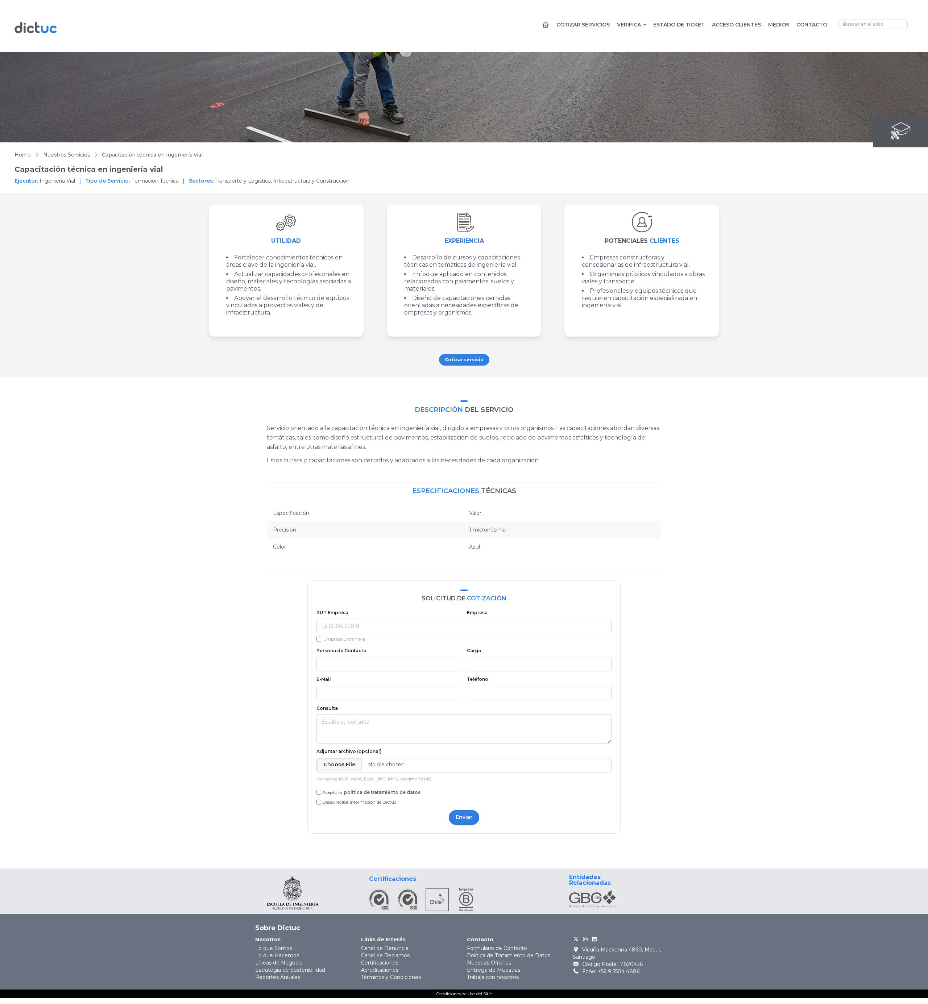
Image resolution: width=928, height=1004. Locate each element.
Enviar (464, 817)
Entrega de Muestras (493, 970)
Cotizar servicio (464, 359)
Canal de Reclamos (385, 955)
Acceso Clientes (736, 24)
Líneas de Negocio (279, 962)
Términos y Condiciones (391, 977)
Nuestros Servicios (66, 154)
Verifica (629, 24)
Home (22, 154)
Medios (778, 24)
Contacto (811, 24)
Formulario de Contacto (497, 948)
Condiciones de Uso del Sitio (464, 993)
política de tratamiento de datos (381, 792)
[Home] (545, 26)
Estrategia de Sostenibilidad (290, 970)
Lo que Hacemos (277, 955)
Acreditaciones (379, 970)
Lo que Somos (273, 948)
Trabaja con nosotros (493, 977)
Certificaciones (379, 962)
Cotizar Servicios (583, 24)
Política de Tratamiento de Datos (508, 955)
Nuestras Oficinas (489, 962)
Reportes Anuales (277, 977)
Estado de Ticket (679, 24)
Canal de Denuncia (385, 948)
